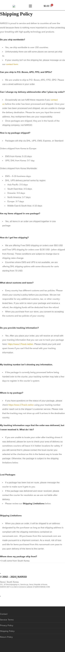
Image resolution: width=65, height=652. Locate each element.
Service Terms (7, 619)
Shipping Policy (7, 631)
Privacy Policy (6, 625)
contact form (12, 64)
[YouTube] (10, 645)
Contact (3, 614)
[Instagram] (5, 645)
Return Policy (6, 637)
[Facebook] (1, 645)
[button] (30, 5)
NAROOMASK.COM (42, 587)
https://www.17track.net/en (20, 344)
